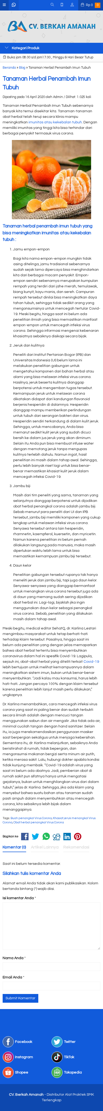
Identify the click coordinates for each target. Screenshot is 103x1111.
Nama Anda (13, 958)
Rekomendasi (76, 847)
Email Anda (12, 977)
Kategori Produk (25, 48)
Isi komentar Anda (18, 898)
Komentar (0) (14, 847)
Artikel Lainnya (45, 847)
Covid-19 (91, 662)
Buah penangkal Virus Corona (31, 818)
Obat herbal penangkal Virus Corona (38, 822)
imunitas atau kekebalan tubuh (55, 122)
